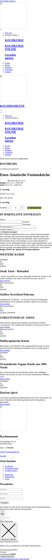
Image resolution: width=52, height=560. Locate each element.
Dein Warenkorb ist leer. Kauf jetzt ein (14, 559)
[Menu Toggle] (1, 29)
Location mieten (10, 56)
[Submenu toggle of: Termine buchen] (18, 35)
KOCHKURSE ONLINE (14, 47)
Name (3, 220)
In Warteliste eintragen (9, 232)
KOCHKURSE (14, 40)
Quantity (3, 208)
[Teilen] (6, 517)
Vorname (25, 222)
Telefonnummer (7, 227)
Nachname (26, 224)
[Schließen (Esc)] (8, 517)
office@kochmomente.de (9, 452)
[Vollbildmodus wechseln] (3, 517)
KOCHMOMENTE (12, 105)
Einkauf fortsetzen (7, 556)
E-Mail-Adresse (7, 229)
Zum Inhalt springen (7, 1)
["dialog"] (26, 540)
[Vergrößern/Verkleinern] (1, 517)
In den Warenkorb (34, 208)
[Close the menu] (1, 112)
